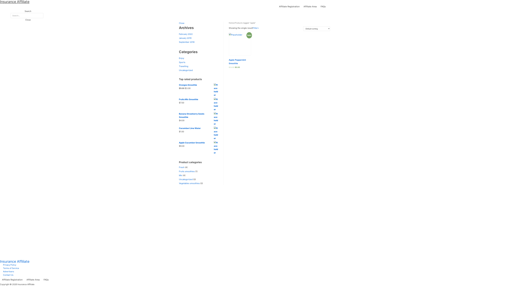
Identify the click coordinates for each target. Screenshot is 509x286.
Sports (182, 62)
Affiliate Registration (289, 6)
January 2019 (185, 38)
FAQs (323, 6)
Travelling (183, 66)
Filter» (256, 28)
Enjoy (181, 58)
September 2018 (186, 42)
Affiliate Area (310, 6)
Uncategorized (186, 70)
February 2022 (186, 34)
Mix (180, 175)
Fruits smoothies (187, 171)
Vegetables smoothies (189, 183)
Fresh (181, 167)
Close (181, 23)
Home (231, 23)
